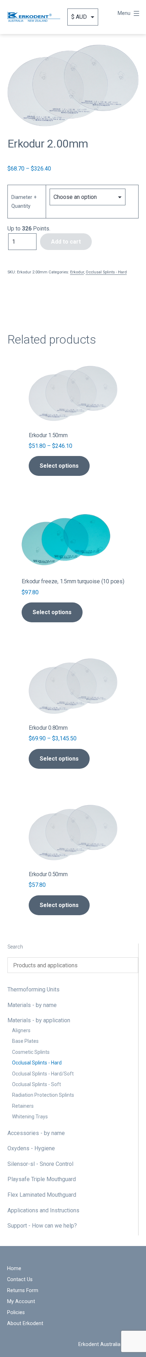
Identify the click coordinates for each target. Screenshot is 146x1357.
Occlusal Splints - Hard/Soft (43, 1074)
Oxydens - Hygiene (31, 1148)
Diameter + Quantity (24, 202)
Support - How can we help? (42, 1225)
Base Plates (25, 1041)
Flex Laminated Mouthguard (41, 1194)
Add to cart (66, 241)
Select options (59, 465)
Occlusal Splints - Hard (37, 1063)
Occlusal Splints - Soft (36, 1084)
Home (14, 1269)
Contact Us (20, 1280)
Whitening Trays (30, 1116)
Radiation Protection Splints (43, 1095)
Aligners (21, 1030)
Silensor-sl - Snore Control (40, 1164)
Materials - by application (38, 1020)
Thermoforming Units (33, 989)
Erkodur (77, 272)
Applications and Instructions (43, 1210)
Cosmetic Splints (31, 1052)
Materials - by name (32, 1005)
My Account (21, 1301)
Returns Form (22, 1291)
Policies (16, 1312)
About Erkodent (25, 1323)
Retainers (23, 1106)
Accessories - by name (36, 1133)
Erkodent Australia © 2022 (108, 1344)
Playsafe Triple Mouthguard (41, 1179)
